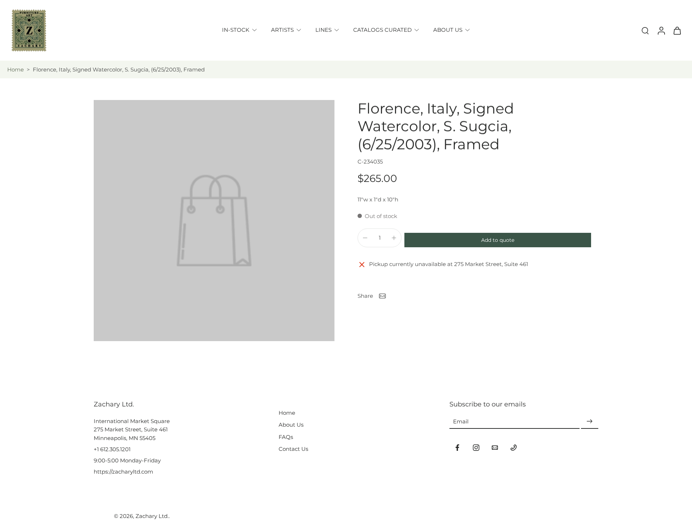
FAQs (286, 437)
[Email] (495, 448)
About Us (291, 424)
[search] (645, 30)
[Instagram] (476, 448)
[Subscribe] (589, 421)
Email (461, 421)
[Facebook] (457, 448)
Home (15, 69)
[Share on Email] (382, 296)
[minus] (365, 238)
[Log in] (661, 30)
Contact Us (293, 448)
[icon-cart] (677, 30)
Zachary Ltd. (152, 516)
